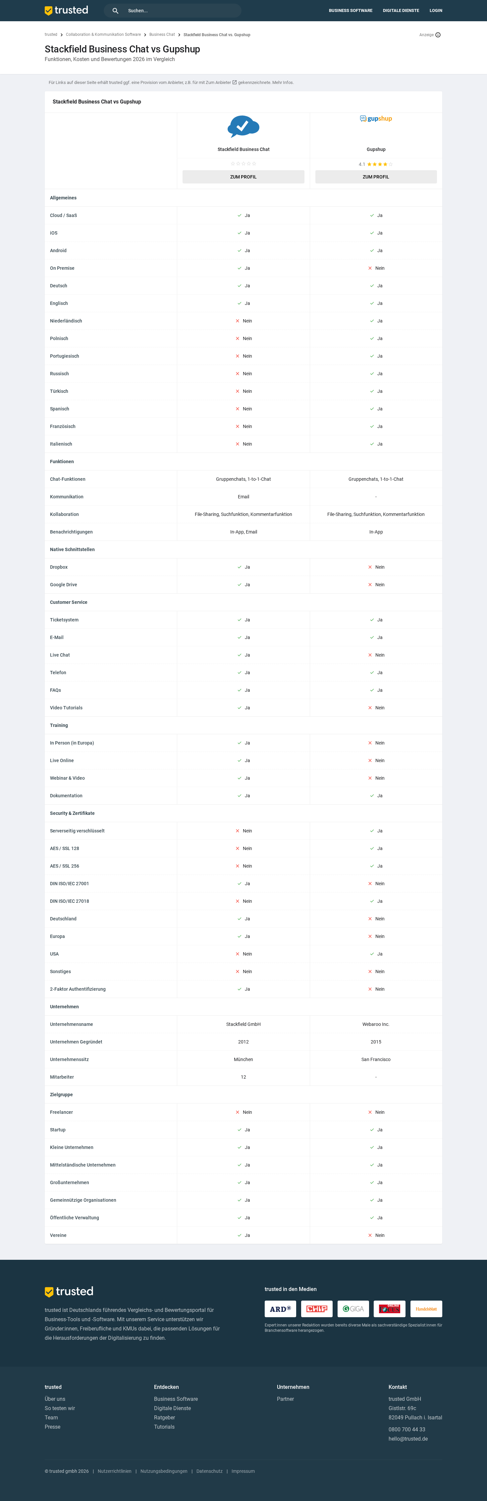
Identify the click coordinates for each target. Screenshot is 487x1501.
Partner (285, 1399)
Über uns (55, 1399)
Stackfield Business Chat (244, 149)
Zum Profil (243, 176)
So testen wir (60, 1408)
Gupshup (376, 149)
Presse (52, 1427)
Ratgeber (164, 1417)
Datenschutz (209, 1471)
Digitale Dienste (401, 10)
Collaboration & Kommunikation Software (103, 34)
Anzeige (426, 35)
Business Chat (162, 34)
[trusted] (66, 10)
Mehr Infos (282, 82)
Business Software (350, 10)
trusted (51, 34)
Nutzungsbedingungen (164, 1471)
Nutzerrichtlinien (115, 1471)
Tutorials (164, 1427)
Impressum (243, 1471)
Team (51, 1417)
